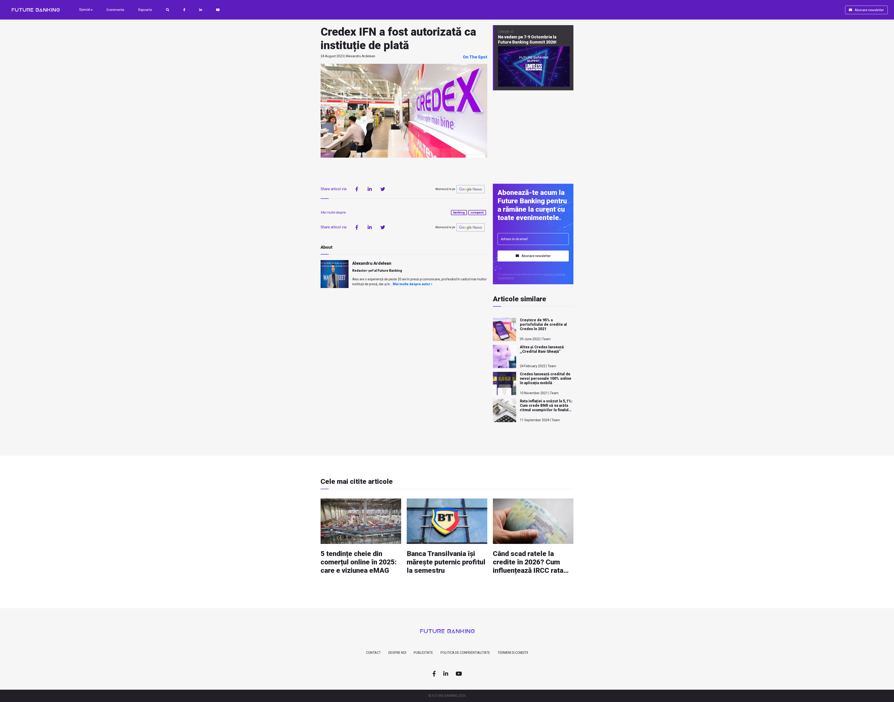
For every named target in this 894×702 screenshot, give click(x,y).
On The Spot (475, 56)
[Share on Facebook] (356, 189)
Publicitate (423, 653)
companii (477, 212)
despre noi (397, 653)
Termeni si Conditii (513, 653)
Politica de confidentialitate (465, 653)
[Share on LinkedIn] (369, 189)
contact (373, 653)
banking (459, 212)
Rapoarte (145, 10)
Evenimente (115, 10)
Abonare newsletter (869, 10)
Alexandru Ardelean (371, 263)
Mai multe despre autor (412, 284)
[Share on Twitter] (382, 189)
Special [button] (85, 9)
